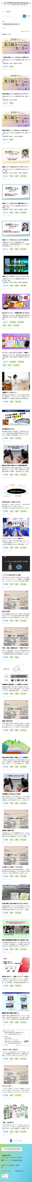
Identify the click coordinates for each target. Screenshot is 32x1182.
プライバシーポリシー (6, 1171)
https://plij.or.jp (17, 1160)
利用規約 (17, 1165)
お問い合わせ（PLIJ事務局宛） (7, 1166)
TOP (3, 11)
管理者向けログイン (20, 1171)
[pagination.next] (21, 1140)
